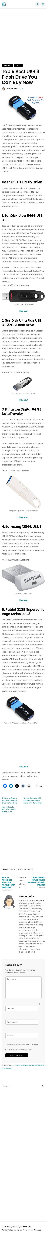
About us (18, 1230)
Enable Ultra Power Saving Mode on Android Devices (36, 882)
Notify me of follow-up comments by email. (22, 1045)
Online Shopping (9, 869)
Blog (18, 65)
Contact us (27, 1230)
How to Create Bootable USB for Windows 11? (9, 809)
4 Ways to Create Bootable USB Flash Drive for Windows (9, 800)
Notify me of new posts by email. (20, 1050)
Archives (37, 1230)
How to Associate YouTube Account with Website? (8, 883)
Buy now (23, 311)
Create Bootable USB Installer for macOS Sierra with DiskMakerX (33, 800)
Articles (7, 65)
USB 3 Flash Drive (25, 869)
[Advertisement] (23, 39)
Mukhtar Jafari (12, 89)
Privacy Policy (7, 1230)
